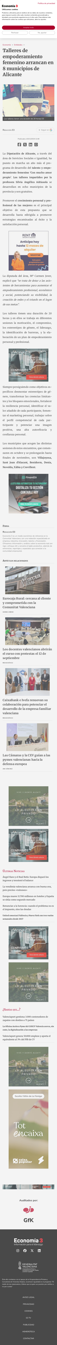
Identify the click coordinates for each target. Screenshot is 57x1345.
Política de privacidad (46, 3)
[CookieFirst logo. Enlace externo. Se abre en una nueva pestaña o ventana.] (10, 6)
